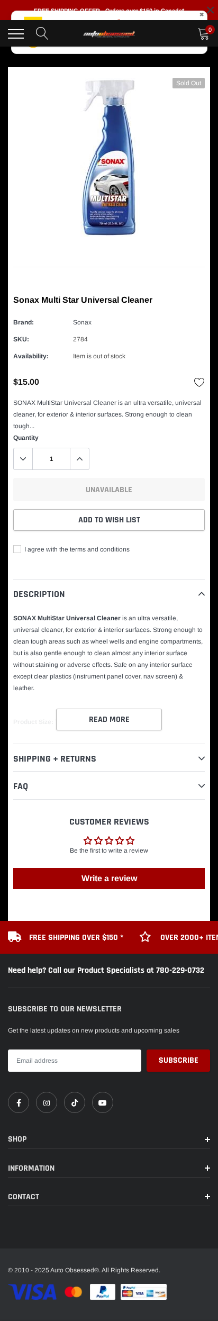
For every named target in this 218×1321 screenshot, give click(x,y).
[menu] (16, 34)
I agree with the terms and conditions (76, 549)
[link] (18, 1102)
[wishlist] (199, 382)
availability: (31, 356)
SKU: (21, 339)
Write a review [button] (109, 878)
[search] (42, 34)
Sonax (82, 322)
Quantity (26, 437)
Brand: (23, 322)
